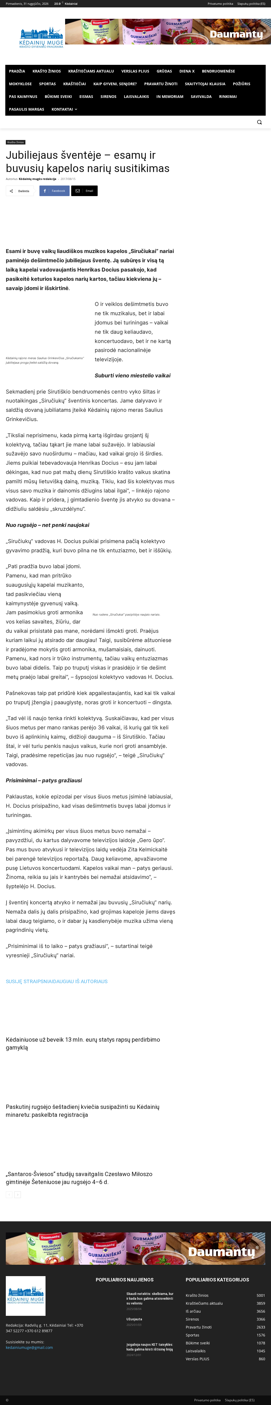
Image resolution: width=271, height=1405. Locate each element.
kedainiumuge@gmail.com (29, 1347)
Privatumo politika (207, 1400)
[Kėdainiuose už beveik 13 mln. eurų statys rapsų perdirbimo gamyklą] (90, 1009)
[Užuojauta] (109, 1326)
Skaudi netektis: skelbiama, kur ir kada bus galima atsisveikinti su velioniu (150, 1298)
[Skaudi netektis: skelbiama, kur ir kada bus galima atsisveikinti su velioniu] (109, 1300)
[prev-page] (9, 1194)
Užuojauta (134, 1319)
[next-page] (17, 1194)
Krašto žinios (15, 142)
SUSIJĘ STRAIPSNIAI (29, 981)
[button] (259, 122)
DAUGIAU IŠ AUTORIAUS (80, 981)
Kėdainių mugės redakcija (37, 179)
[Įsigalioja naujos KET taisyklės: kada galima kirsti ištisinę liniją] (109, 1351)
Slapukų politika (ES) (240, 1400)
